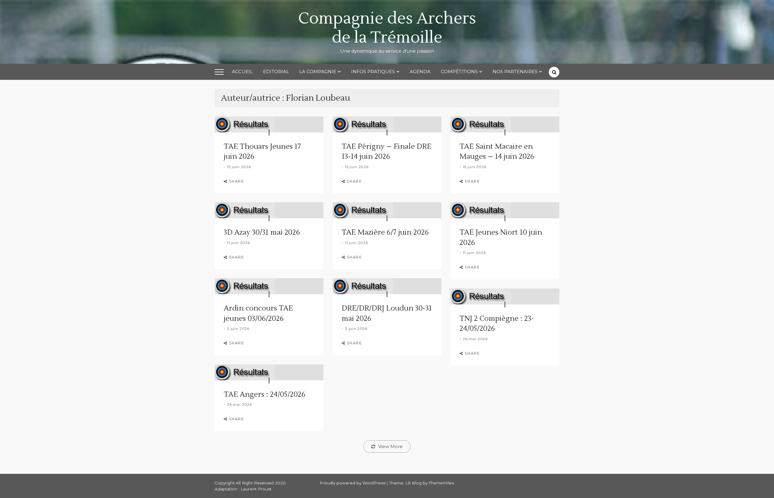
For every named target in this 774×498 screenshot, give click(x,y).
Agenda (420, 71)
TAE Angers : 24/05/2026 (264, 394)
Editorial (276, 71)
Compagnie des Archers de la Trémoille (387, 28)
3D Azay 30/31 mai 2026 (262, 232)
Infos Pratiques (373, 71)
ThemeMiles (441, 482)
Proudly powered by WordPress (353, 482)
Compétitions (459, 71)
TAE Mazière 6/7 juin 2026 (385, 232)
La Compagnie (317, 71)
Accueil (242, 71)
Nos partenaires (515, 71)
